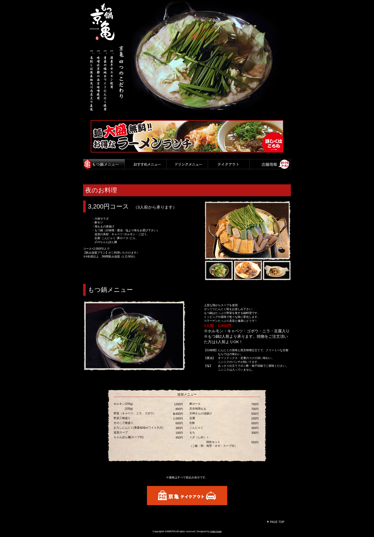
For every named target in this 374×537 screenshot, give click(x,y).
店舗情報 (270, 164)
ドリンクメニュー (187, 164)
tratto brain (216, 531)
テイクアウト (228, 164)
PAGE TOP (277, 522)
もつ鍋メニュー (104, 164)
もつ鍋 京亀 (103, 21)
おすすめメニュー (145, 164)
